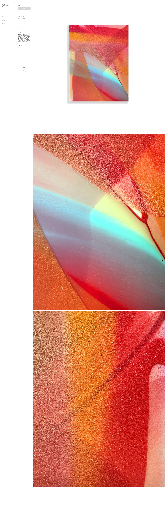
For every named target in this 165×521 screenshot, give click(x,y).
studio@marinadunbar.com (25, 70)
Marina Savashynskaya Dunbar (6, 6)
